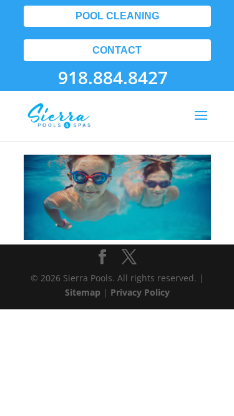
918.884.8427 (113, 77)
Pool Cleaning (117, 16)
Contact (117, 50)
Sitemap (82, 292)
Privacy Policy (140, 292)
